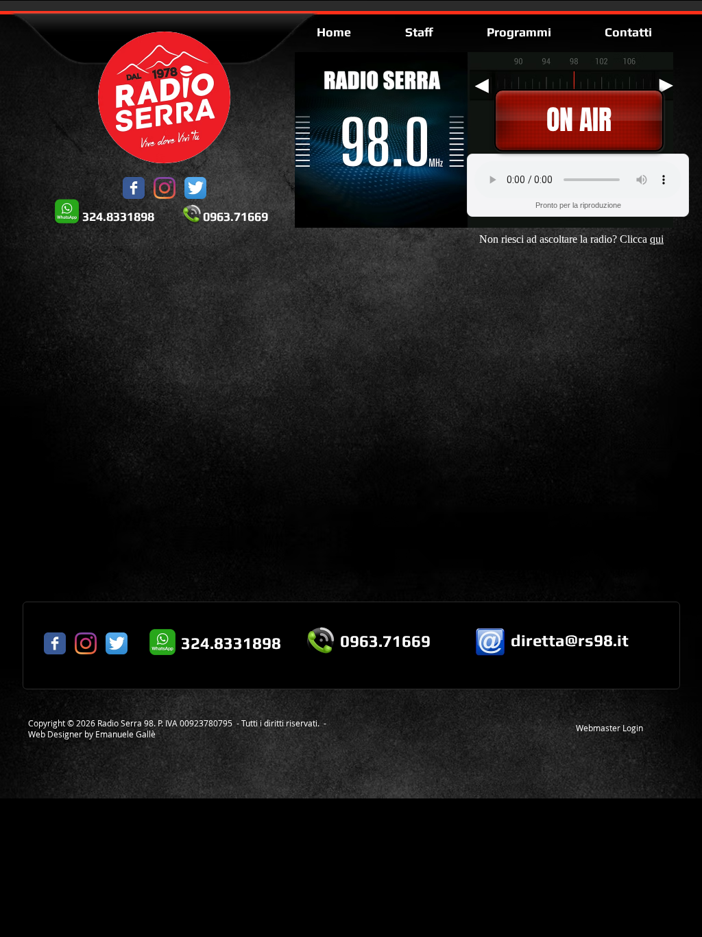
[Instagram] (165, 188)
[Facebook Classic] (134, 188)
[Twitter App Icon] (195, 188)
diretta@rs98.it (570, 640)
